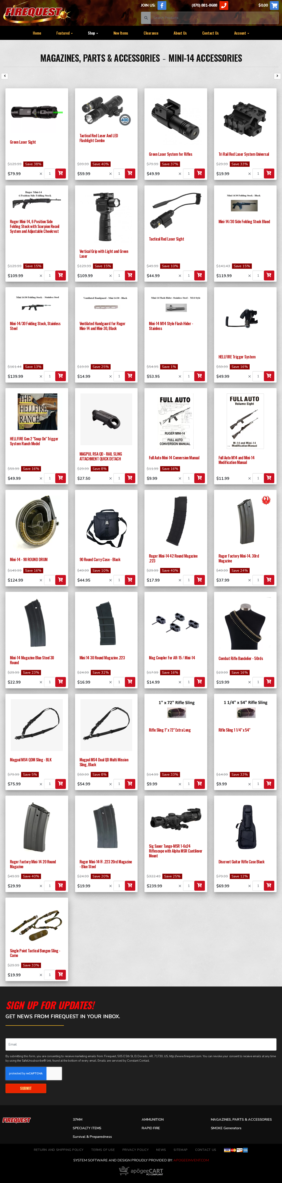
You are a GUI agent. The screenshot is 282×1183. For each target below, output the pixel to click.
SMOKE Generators (226, 1128)
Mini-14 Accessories (205, 57)
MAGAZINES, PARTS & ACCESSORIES (100, 57)
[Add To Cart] (60, 173)
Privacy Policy (135, 1150)
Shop (92, 33)
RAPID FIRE (151, 1128)
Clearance (151, 33)
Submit (26, 1088)
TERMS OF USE (103, 1150)
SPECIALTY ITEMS (87, 1128)
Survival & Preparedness (92, 1137)
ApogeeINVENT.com (191, 1160)
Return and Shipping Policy (59, 1150)
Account (240, 33)
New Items (120, 33)
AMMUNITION (152, 1119)
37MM (77, 1119)
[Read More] (37, 113)
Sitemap (181, 1150)
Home (37, 33)
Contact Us (210, 33)
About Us (180, 33)
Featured (63, 33)
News (161, 1150)
